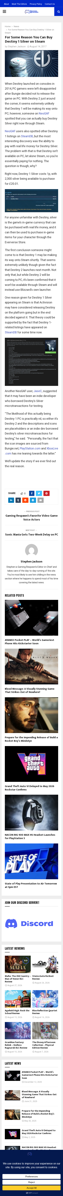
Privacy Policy (36, 4)
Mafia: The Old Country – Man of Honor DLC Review (18, 978)
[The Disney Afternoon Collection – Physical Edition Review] (45, 1030)
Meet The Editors (19, 4)
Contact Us (50, 4)
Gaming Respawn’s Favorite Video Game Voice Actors (31, 517)
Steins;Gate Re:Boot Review (43, 977)
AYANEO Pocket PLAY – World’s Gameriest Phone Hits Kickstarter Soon (29, 642)
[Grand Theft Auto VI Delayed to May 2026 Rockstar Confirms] (12, 1134)
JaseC (38, 391)
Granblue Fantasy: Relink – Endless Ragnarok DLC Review (16, 1045)
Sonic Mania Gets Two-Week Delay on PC (31, 534)
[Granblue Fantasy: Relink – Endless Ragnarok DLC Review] (18, 1030)
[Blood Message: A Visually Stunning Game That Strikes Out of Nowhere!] (12, 1095)
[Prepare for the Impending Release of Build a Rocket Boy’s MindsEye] (12, 1114)
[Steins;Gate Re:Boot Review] (45, 964)
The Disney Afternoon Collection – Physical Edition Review (43, 1045)
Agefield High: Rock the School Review (17, 1012)
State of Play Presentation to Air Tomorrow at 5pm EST (31, 885)
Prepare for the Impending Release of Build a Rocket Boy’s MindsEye (31, 739)
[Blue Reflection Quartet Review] (45, 999)
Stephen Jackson (17, 46)
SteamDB (27, 136)
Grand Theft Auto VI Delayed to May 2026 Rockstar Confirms (29, 788)
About (6, 4)
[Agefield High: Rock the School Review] (18, 999)
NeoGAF (44, 113)
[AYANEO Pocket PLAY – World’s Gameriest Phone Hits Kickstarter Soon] (12, 1076)
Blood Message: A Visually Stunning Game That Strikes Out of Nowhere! (29, 691)
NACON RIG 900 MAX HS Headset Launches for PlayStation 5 (30, 837)
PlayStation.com (30, 448)
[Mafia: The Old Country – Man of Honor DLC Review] (18, 964)
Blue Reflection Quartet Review (44, 1012)
